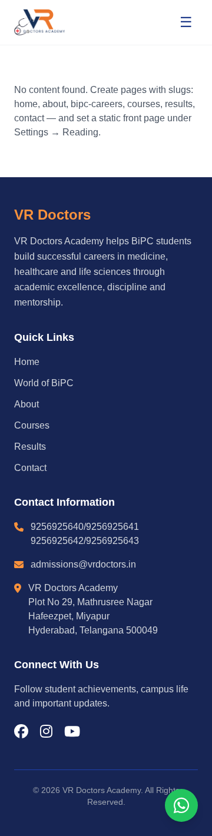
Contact (30, 468)
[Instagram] (46, 731)
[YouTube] (72, 731)
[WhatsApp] (181, 805)
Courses (31, 425)
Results (30, 447)
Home (26, 362)
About (26, 404)
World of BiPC (44, 383)
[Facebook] (21, 731)
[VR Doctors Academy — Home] (39, 22)
